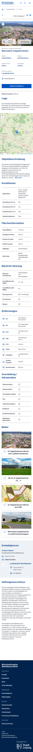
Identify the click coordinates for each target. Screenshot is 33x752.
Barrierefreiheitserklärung (9, 737)
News (3, 682)
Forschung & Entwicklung (10, 715)
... (17, 177)
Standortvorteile (7, 705)
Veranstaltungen (7, 685)
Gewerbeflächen (7, 693)
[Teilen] (27, 15)
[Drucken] (30, 15)
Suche (25, 3)
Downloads (5, 678)
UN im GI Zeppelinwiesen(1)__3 (18, 479)
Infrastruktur (6, 708)
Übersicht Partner (7, 723)
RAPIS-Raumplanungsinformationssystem (23, 256)
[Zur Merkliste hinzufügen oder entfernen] (3, 24)
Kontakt (4, 674)
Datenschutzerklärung (8, 735)
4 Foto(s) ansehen (10, 41)
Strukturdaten (6, 712)
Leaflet (17, 153)
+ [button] (2, 115)
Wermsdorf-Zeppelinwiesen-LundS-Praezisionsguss (18, 533)
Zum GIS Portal (24, 41)
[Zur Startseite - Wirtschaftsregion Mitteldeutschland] (2, 9)
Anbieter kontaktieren (17, 86)
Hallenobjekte (6, 697)
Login (3, 731)
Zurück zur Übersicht (3, 15)
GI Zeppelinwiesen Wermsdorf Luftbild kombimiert (18, 452)
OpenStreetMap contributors (27, 153)
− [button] (2, 118)
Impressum (5, 733)
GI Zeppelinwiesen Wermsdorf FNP (18, 506)
